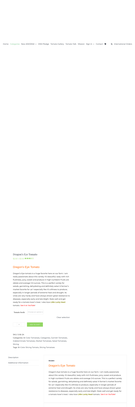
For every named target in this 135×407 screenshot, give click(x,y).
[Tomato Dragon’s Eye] (36, 151)
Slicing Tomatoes (47, 347)
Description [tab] (13, 357)
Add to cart (35, 324)
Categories (45, 338)
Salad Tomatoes (59, 341)
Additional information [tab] (18, 363)
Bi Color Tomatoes (31, 338)
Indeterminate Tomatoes (24, 341)
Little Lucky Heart (58, 302)
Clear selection (63, 317)
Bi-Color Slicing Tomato (28, 347)
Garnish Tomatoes (59, 338)
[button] (111, 44)
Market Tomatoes (43, 341)
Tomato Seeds (19, 312)
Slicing (16, 344)
